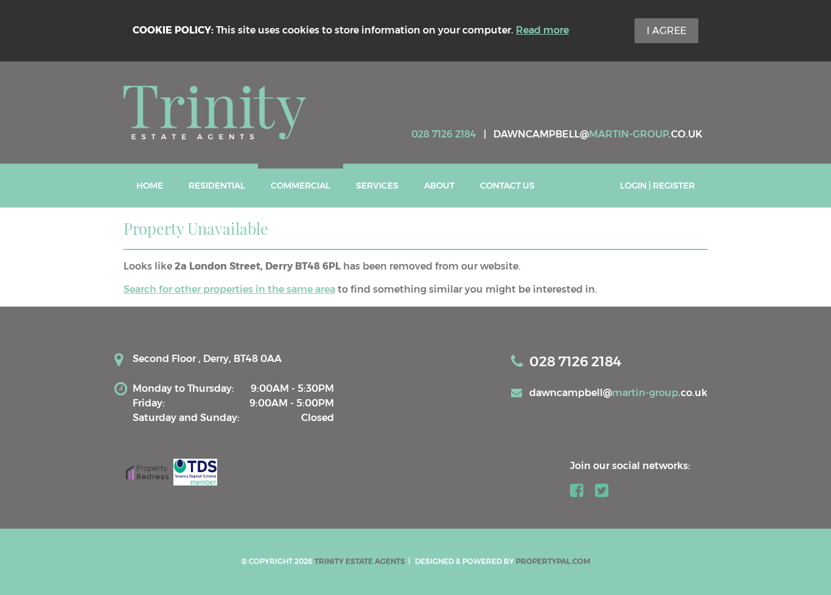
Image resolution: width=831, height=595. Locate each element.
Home (149, 185)
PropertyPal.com (553, 561)
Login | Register (657, 185)
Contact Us (507, 185)
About (439, 185)
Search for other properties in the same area (229, 289)
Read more (542, 30)
